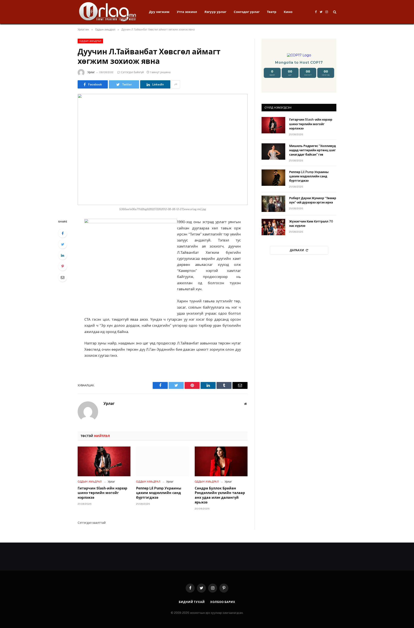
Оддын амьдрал (90, 41)
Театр (271, 12)
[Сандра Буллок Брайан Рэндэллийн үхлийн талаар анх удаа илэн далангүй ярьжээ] (221, 461)
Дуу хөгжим (159, 12)
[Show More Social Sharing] (175, 84)
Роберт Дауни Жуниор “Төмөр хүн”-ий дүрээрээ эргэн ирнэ (312, 200)
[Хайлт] (334, 12)
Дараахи (297, 250)
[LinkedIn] (62, 255)
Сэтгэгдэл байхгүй (132, 72)
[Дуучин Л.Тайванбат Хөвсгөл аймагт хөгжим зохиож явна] (163, 149)
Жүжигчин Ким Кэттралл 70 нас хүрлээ (311, 223)
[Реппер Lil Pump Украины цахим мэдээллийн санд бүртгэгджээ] (162, 461)
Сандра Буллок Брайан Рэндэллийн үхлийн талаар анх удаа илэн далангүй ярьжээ (220, 495)
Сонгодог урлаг (247, 12)
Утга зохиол (187, 12)
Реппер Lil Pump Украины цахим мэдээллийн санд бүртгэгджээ (158, 493)
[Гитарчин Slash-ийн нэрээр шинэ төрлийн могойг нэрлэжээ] (104, 461)
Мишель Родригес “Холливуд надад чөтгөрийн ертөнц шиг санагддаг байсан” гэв (312, 150)
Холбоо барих (222, 602)
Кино (288, 12)
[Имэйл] (62, 277)
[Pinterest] (62, 266)
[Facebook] (62, 233)
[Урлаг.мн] (108, 12)
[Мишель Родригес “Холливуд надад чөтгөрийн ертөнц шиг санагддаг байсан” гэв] (273, 151)
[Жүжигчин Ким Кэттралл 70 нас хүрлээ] (273, 227)
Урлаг (91, 72)
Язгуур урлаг (215, 12)
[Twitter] (62, 244)
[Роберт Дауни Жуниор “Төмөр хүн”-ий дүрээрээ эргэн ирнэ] (273, 204)
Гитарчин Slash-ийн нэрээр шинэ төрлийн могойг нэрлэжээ (102, 493)
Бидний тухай (192, 602)
